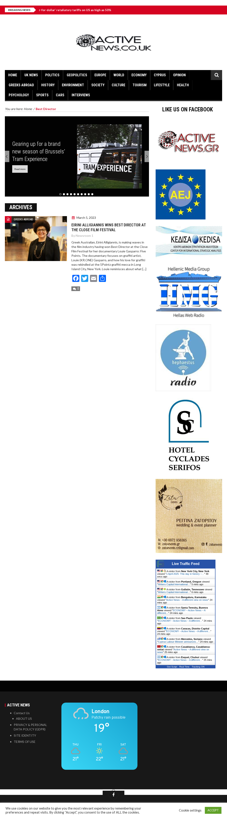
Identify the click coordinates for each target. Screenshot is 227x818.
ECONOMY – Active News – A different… (180, 620)
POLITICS (52, 75)
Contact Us (22, 713)
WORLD (119, 75)
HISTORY (48, 85)
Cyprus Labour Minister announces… (178, 641)
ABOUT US (24, 718)
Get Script (172, 666)
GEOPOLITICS (77, 75)
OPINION (179, 75)
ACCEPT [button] (213, 810)
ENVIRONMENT (73, 85)
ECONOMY (139, 75)
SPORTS (42, 95)
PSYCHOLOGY (19, 95)
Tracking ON (198, 666)
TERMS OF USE (24, 742)
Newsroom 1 (84, 235)
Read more (19, 169)
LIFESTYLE (162, 85)
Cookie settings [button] (190, 810)
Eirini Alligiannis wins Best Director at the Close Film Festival (108, 227)
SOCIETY (97, 85)
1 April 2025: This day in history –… (185, 574)
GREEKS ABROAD (21, 85)
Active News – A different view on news (187, 600)
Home (12, 75)
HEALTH (183, 85)
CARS (60, 95)
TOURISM (140, 85)
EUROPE (100, 75)
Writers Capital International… (174, 584)
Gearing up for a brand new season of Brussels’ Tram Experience (38, 151)
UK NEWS (31, 75)
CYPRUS (160, 75)
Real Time (184, 666)
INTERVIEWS (81, 95)
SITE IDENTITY (25, 735)
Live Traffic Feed (186, 564)
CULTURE (118, 85)
